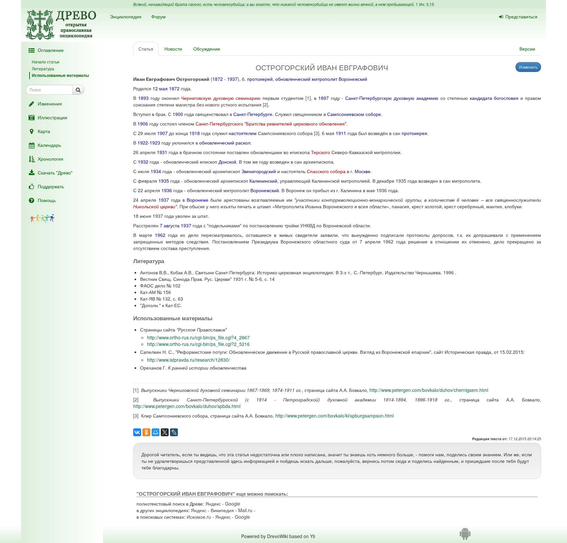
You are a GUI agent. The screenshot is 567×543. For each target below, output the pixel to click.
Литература (43, 68)
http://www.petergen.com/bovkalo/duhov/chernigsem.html (428, 390)
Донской (227, 161)
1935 (163, 180)
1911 (341, 133)
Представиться (521, 16)
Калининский (263, 180)
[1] (308, 98)
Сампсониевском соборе (354, 114)
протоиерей (260, 79)
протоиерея (414, 133)
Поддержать (51, 186)
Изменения (50, 103)
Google (232, 503)
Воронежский (353, 79)
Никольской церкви (154, 206)
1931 (162, 152)
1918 (194, 133)
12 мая (160, 88)
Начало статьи (45, 61)
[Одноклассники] (146, 432)
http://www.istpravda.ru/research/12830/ (188, 359)
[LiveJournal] (174, 432)
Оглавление (51, 50)
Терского (320, 152)
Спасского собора (326, 171)
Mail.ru (245, 510)
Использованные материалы (60, 75)
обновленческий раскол (224, 142)
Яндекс (213, 503)
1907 (162, 133)
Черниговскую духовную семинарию (221, 98)
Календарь (49, 145)
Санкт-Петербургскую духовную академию (391, 98)
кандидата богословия (494, 98)
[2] (265, 104)
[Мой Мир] (155, 432)
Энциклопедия (125, 16)
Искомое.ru (199, 516)
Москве (362, 171)
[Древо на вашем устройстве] (465, 536)
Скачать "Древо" (55, 172)
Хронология (50, 158)
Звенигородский (259, 171)
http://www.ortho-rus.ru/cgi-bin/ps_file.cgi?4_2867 (198, 337)
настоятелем (243, 133)
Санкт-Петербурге (252, 114)
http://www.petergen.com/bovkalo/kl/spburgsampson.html (334, 415)
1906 (142, 123)
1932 (143, 161)
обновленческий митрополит (306, 79)
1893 (143, 98)
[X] (165, 432)
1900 (178, 114)
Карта (44, 131)
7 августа (169, 225)
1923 (155, 142)
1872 (217, 79)
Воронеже (197, 199)
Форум (158, 16)
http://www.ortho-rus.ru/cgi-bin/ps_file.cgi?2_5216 (198, 344)
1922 (142, 142)
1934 (156, 171)
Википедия (222, 510)
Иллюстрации (52, 117)
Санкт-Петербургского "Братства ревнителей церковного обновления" (271, 123)
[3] (316, 133)
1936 (166, 190)
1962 (160, 235)
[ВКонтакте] (137, 432)
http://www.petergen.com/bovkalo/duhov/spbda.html (187, 406)
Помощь (47, 200)
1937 (232, 79)
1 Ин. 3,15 (425, 4)
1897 (323, 98)
